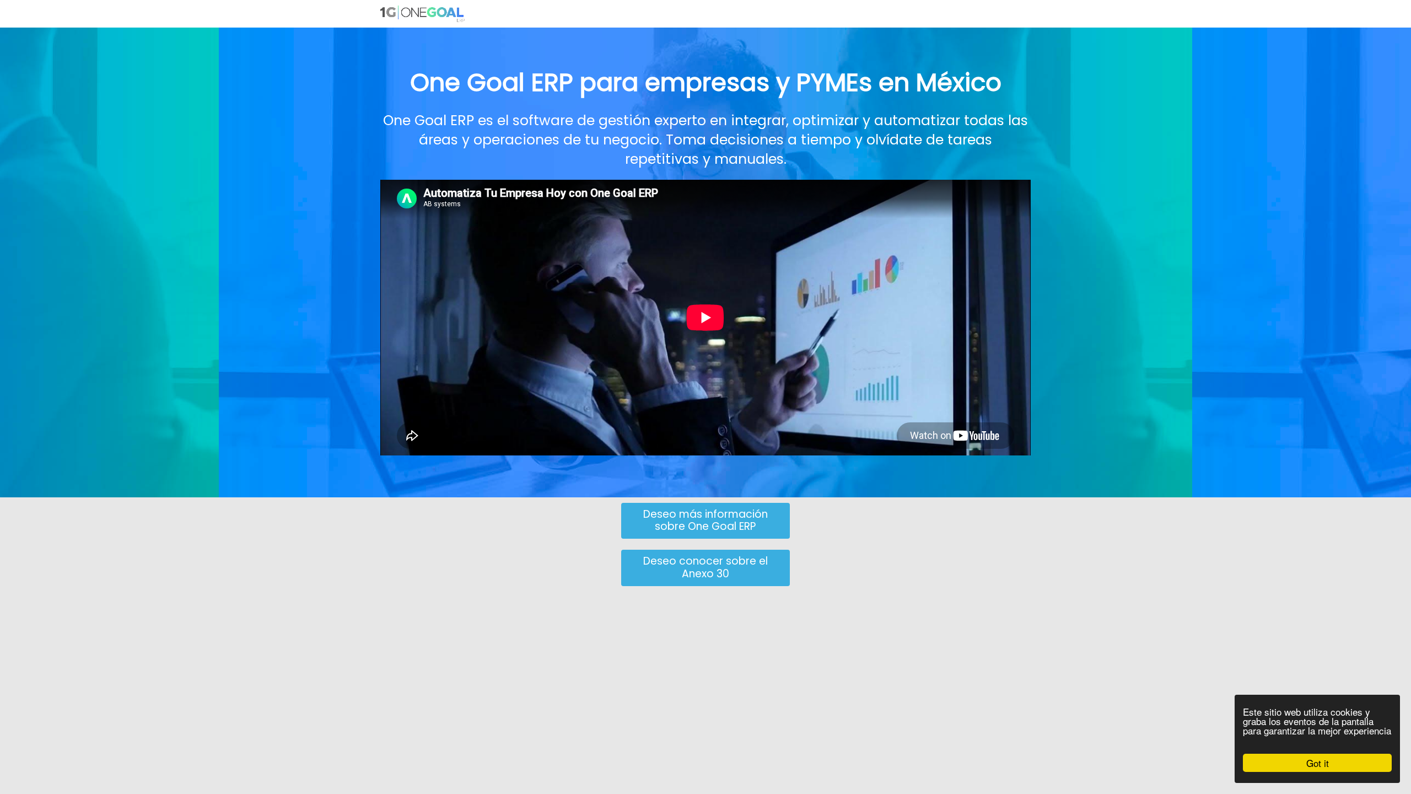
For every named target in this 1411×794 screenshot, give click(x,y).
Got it (1317, 763)
